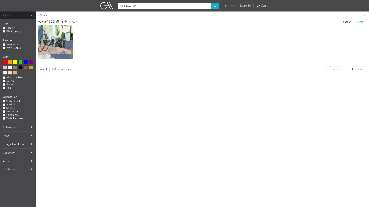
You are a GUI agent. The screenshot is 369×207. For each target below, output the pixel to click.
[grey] (15, 67)
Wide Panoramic (15, 118)
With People (13, 48)
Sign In (245, 6)
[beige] (10, 73)
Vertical (10, 104)
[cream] (5, 73)
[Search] (215, 6)
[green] (20, 62)
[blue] (26, 62)
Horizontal (12, 111)
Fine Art (10, 27)
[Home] (106, 5)
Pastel (10, 84)
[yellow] (15, 62)
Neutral (10, 81)
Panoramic (12, 115)
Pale (9, 88)
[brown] (26, 67)
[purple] (31, 62)
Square (10, 108)
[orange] (10, 62)
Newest (358, 22)
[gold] (31, 67)
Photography (14, 31)
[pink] (5, 67)
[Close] (31, 15)
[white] (10, 67)
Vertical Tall (13, 101)
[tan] (15, 73)
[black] (20, 67)
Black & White (14, 77)
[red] (5, 62)
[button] (230, 5)
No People (12, 44)
